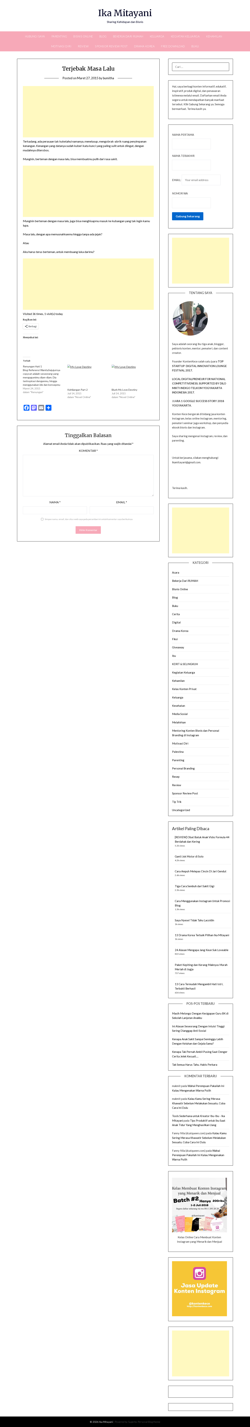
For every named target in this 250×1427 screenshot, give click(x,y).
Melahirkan (179, 722)
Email (121, 502)
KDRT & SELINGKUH (185, 664)
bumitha (108, 78)
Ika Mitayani (125, 13)
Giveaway (178, 647)
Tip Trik (176, 801)
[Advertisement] (88, 111)
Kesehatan (178, 705)
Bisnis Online (83, 36)
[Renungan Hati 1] (45, 379)
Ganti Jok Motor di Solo (189, 856)
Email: (177, 180)
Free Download (173, 46)
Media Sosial (180, 714)
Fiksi (175, 639)
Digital (176, 622)
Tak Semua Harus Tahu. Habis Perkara (194, 1064)
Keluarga (157, 36)
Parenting (59, 36)
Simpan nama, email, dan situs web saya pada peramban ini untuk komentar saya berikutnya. (89, 519)
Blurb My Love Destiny (124, 389)
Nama (55, 502)
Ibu (174, 655)
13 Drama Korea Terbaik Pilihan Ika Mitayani (202, 935)
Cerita (176, 614)
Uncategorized (181, 810)
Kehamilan (214, 36)
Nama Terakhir (183, 155)
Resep (176, 776)
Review (83, 46)
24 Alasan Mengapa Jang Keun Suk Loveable (201, 950)
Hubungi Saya (35, 36)
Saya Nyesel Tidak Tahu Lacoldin (194, 920)
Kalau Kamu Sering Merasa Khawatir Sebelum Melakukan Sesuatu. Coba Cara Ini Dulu (198, 1103)
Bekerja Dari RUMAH (128, 36)
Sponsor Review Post (111, 46)
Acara (175, 572)
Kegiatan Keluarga (185, 36)
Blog (103, 36)
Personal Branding (183, 768)
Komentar (88, 450)
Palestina (178, 751)
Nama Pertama (183, 134)
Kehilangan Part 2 (77, 389)
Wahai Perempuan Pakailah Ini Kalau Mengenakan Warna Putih (198, 1155)
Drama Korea (144, 46)
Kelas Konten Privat (184, 689)
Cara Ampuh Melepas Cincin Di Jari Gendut (200, 871)
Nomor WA (180, 193)
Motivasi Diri (61, 46)
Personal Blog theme (149, 1421)
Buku (195, 46)
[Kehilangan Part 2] (87, 376)
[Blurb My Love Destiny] (132, 376)
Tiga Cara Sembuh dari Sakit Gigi (194, 886)
